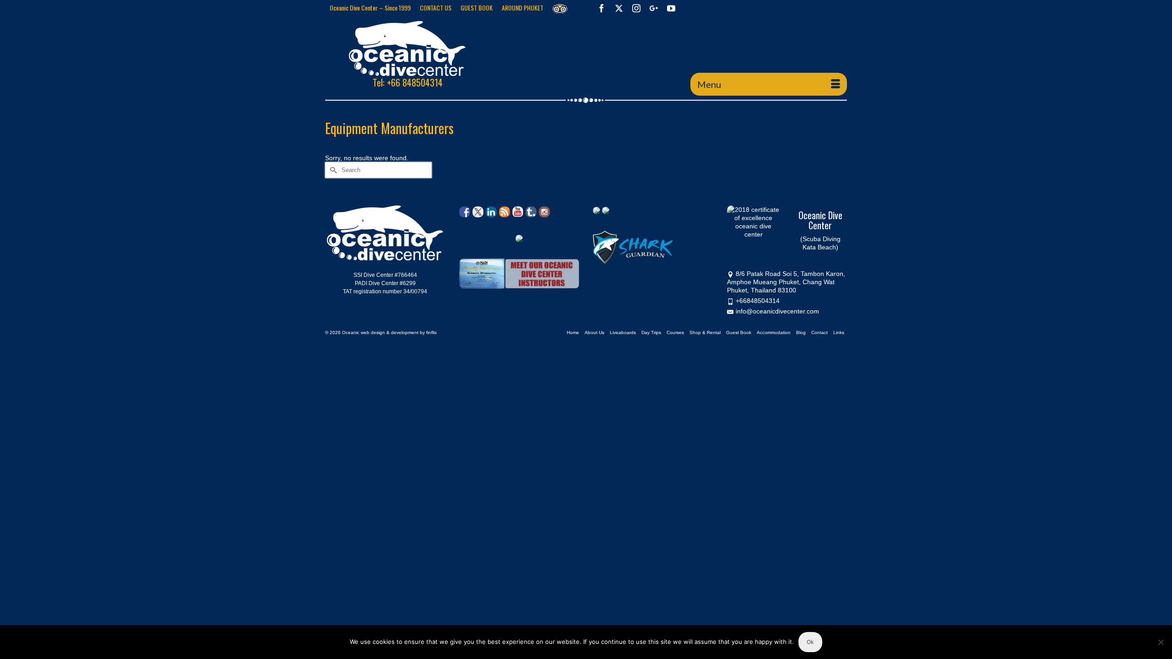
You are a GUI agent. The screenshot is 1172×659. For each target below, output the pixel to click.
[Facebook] (601, 8)
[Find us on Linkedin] (491, 211)
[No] (1160, 642)
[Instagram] (636, 8)
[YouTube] (671, 8)
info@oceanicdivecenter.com (777, 311)
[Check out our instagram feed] (544, 211)
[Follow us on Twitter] (477, 211)
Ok (810, 641)
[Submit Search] (332, 170)
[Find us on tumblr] (531, 211)
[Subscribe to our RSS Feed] (504, 211)
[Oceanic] (407, 48)
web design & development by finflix (399, 332)
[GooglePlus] (653, 8)
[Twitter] (619, 8)
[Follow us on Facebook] (464, 211)
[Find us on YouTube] (517, 211)
